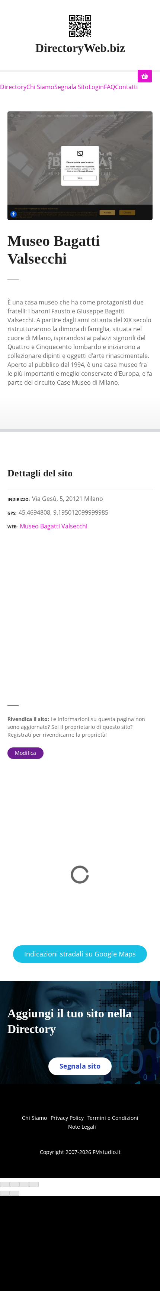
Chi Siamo (40, 87)
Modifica (25, 752)
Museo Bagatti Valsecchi (53, 526)
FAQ (109, 87)
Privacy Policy (67, 1117)
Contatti (126, 87)
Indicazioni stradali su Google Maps (80, 953)
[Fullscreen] (24, 1184)
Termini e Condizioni (112, 1117)
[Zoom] (34, 1184)
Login (96, 87)
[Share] (14, 1184)
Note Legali (82, 1126)
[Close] (5, 1184)
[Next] (14, 1193)
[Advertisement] (80, 621)
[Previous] (5, 1193)
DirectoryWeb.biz (80, 48)
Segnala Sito (71, 87)
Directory (13, 87)
